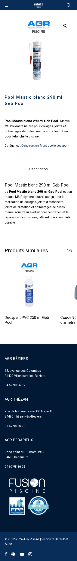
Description (38, 169)
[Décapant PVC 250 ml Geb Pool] (29, 286)
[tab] (38, 169)
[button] (7, 5)
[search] (68, 5)
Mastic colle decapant (54, 145)
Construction (30, 145)
